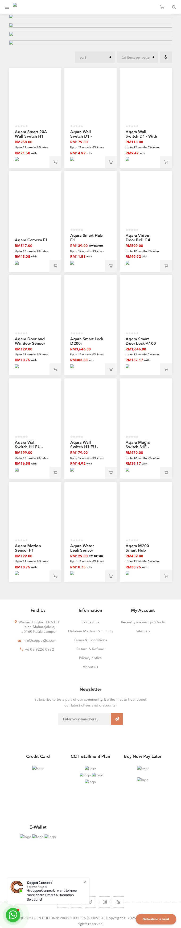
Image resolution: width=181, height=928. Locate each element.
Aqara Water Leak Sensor (82, 548)
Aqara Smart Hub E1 (86, 238)
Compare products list (166, 57)
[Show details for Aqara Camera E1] (35, 202)
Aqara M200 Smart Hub (137, 548)
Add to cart (55, 162)
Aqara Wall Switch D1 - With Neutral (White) (141, 136)
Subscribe (117, 719)
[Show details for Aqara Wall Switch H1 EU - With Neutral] (90, 409)
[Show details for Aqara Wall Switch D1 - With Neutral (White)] (146, 99)
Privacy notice (90, 658)
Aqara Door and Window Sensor (30, 341)
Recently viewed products (143, 622)
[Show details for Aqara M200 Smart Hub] (146, 513)
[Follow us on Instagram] (104, 901)
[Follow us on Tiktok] (90, 901)
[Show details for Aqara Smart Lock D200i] (90, 306)
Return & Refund (90, 649)
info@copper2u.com (39, 640)
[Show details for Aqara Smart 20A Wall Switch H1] (35, 99)
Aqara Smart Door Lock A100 (141, 341)
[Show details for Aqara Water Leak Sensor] (90, 513)
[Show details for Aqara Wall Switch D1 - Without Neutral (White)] (90, 99)
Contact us (90, 622)
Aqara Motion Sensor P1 (28, 548)
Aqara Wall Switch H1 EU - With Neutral (84, 447)
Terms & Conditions (90, 640)
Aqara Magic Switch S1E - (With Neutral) (139, 447)
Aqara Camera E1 (31, 240)
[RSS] (118, 901)
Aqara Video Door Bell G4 (138, 238)
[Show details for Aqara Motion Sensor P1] (35, 513)
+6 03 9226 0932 (39, 649)
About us (90, 667)
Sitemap (143, 631)
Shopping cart (162, 7)
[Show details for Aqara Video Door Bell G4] (146, 202)
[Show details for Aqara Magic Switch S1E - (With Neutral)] (146, 409)
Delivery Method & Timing (90, 631)
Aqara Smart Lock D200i (86, 341)
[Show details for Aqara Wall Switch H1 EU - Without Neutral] (35, 409)
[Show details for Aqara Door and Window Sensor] (35, 306)
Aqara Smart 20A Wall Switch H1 (31, 134)
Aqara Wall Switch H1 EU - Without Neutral (30, 447)
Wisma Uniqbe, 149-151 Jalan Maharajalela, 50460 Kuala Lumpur (39, 627)
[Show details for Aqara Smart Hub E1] (90, 202)
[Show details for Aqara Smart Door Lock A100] (146, 306)
